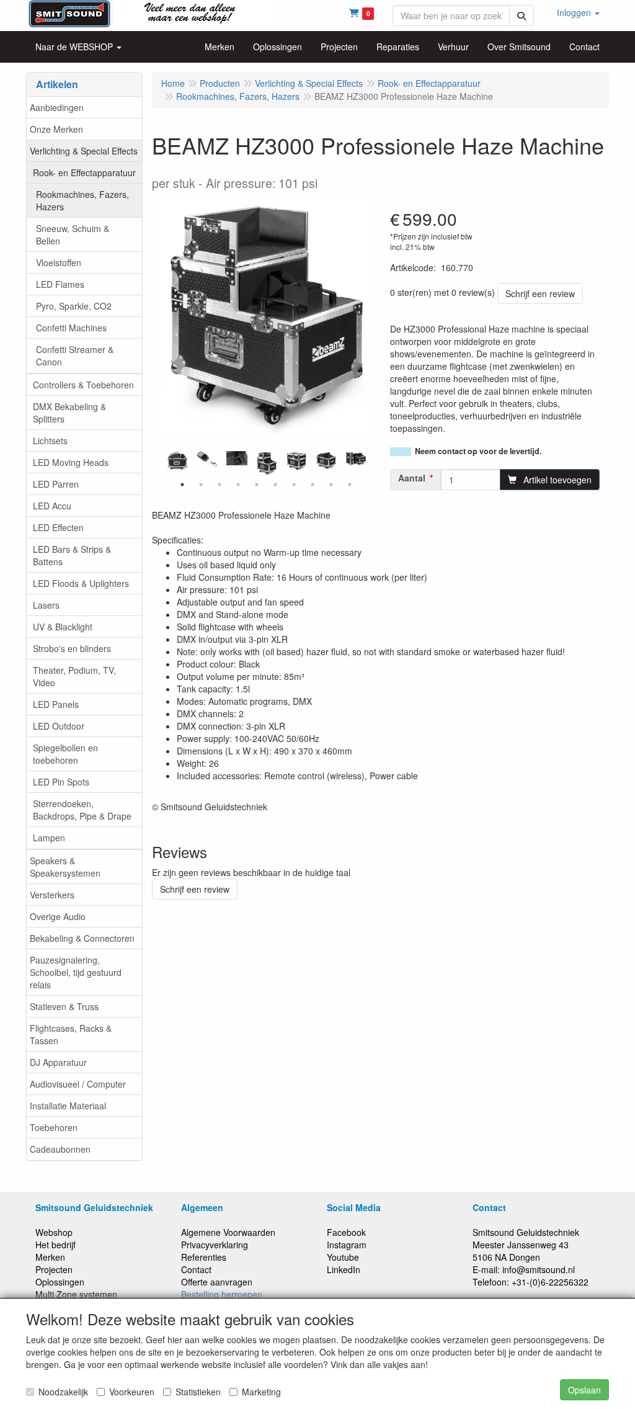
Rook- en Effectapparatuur (84, 172)
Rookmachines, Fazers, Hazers (82, 200)
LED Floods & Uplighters (81, 583)
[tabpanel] (266, 463)
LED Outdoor (58, 726)
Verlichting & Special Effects (84, 151)
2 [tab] (201, 484)
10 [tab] (350, 484)
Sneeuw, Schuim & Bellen (72, 234)
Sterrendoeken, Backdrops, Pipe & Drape (82, 809)
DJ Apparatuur (58, 1062)
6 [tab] (275, 484)
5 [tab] (257, 484)
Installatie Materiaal (68, 1105)
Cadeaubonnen (60, 1149)
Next (374, 463)
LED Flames (60, 284)
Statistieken (198, 1391)
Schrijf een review (540, 293)
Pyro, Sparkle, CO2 (74, 306)
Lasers (46, 605)
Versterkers (52, 894)
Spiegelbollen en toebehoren (65, 753)
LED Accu (52, 505)
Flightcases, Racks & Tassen (71, 1034)
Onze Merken (56, 129)
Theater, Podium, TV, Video (74, 676)
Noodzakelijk (63, 1391)
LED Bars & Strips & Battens (72, 555)
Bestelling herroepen (221, 1294)
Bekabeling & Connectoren (82, 938)
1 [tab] (182, 484)
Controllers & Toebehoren (83, 384)
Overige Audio (58, 916)
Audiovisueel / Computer (78, 1084)
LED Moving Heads (71, 462)
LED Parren (56, 484)
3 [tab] (219, 484)
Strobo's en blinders (72, 648)
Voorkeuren (131, 1391)
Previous (158, 463)
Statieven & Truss (64, 1006)
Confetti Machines (71, 327)
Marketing (261, 1391)
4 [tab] (238, 484)
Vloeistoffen (58, 262)
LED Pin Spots (61, 782)
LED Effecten (58, 527)
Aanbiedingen (57, 107)
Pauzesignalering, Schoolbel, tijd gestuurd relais (76, 972)
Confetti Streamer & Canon (74, 355)
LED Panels (56, 704)
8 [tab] (312, 484)
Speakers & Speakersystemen (65, 866)
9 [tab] (331, 484)
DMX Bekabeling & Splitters (69, 412)
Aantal (411, 477)
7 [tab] (294, 484)
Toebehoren (54, 1127)
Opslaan (584, 1390)
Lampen (49, 837)
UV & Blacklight (62, 626)
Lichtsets (50, 440)
